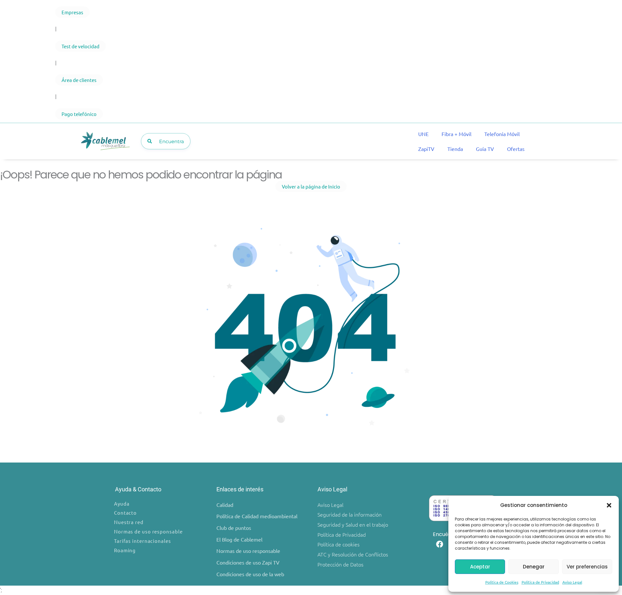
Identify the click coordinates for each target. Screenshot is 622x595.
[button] (609, 505)
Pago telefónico (79, 114)
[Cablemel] (105, 141)
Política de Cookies (501, 582)
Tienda (455, 148)
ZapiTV (426, 148)
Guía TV (485, 148)
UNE (423, 134)
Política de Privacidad (540, 582)
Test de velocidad (80, 46)
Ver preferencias (587, 566)
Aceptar (480, 566)
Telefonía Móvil (502, 134)
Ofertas (515, 148)
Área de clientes (79, 80)
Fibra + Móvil (456, 134)
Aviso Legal (572, 582)
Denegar (534, 566)
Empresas (72, 12)
